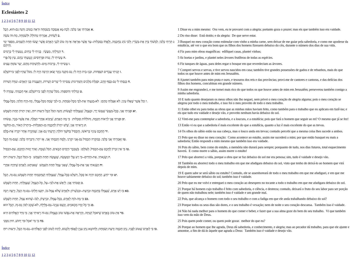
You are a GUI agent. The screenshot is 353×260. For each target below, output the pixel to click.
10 (25, 21)
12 (33, 21)
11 (29, 21)
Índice (6, 3)
